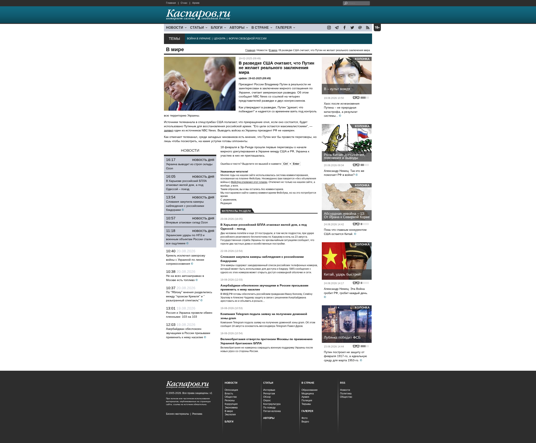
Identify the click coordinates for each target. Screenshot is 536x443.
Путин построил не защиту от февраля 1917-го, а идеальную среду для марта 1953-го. (345, 356)
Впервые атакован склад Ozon (187, 222)
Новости (345, 390)
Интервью (269, 390)
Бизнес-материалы (177, 413)
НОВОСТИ (174, 27)
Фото (305, 418)
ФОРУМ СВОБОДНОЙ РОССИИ (248, 38)
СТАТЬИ (197, 27)
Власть (229, 393)
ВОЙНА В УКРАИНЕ (199, 38)
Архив (195, 2)
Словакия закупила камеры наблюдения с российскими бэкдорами (185, 205)
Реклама (197, 413)
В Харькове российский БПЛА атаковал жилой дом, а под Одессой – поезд (186, 185)
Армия (305, 396)
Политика (346, 393)
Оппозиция (231, 390)
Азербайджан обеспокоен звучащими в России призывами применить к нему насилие (188, 333)
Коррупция (231, 404)
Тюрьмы (306, 404)
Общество (231, 396)
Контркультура (272, 404)
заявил (168, 130)
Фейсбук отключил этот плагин (249, 182)
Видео (305, 421)
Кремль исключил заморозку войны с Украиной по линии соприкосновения (185, 259)
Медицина (308, 393)
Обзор (267, 396)
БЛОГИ (217, 27)
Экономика (231, 407)
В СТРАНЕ (260, 27)
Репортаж (269, 393)
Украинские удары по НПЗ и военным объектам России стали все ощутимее (188, 239)
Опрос (267, 400)
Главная (171, 2)
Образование (310, 390)
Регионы (230, 400)
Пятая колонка (272, 411)
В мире (273, 50)
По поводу (269, 407)
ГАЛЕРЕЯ (284, 27)
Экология (230, 414)
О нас (184, 2)
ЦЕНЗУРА (219, 38)
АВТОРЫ (237, 27)
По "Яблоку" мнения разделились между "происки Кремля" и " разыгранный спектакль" (189, 296)
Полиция (307, 400)
